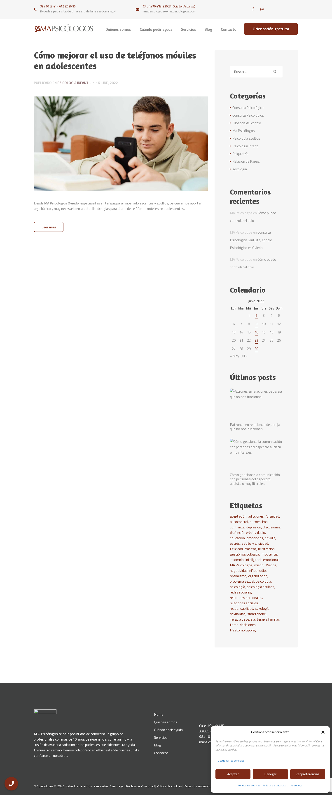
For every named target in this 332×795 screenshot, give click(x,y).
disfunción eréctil (242, 532)
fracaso (250, 548)
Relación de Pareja (246, 161)
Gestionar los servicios (231, 760)
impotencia (269, 554)
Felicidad (236, 548)
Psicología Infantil (74, 82)
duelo (261, 532)
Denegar (270, 774)
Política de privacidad (275, 785)
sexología (239, 169)
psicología (237, 586)
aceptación (238, 516)
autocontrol (239, 521)
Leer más (49, 227)
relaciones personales (246, 597)
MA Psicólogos (241, 565)
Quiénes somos (165, 722)
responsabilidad (241, 608)
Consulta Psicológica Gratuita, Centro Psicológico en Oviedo (251, 240)
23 (256, 340)
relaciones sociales (244, 603)
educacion (237, 538)
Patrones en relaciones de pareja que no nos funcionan (255, 426)
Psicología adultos (246, 138)
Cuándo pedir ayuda (168, 729)
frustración (266, 548)
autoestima (259, 521)
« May (234, 356)
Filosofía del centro (246, 123)
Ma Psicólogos (243, 130)
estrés (235, 543)
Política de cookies (249, 785)
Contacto (161, 752)
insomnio (237, 559)
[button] (323, 732)
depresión (253, 527)
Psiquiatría (240, 153)
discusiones (272, 527)
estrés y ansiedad (255, 543)
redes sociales (240, 592)
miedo (259, 565)
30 (256, 348)
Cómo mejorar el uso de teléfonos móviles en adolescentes (115, 60)
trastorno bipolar (242, 630)
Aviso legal (296, 785)
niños (253, 570)
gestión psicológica (244, 554)
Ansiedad (272, 516)
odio (262, 570)
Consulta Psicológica (248, 107)
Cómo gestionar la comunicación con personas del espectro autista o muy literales (255, 479)
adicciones (256, 516)
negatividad (239, 570)
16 (256, 332)
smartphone (256, 614)
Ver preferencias (308, 774)
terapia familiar (268, 619)
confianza (237, 527)
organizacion (257, 576)
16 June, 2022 (107, 82)
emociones (255, 538)
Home (158, 714)
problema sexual (242, 581)
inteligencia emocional (261, 559)
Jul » (244, 356)
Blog (157, 745)
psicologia (263, 581)
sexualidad (237, 614)
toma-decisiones (243, 624)
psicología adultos (260, 586)
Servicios (161, 737)
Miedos (270, 565)
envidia (270, 538)
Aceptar (233, 774)
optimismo (238, 576)
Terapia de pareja (242, 619)
